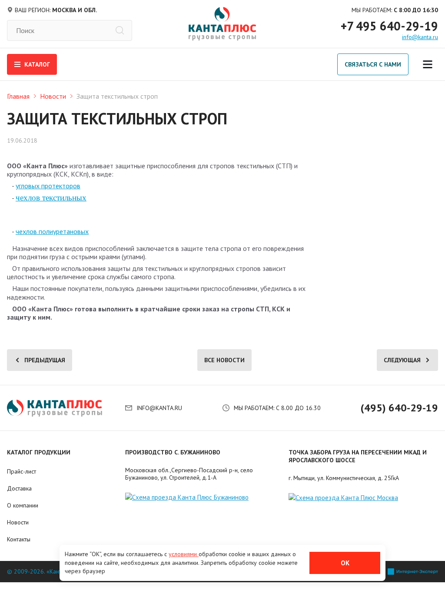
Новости (53, 96)
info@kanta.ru (420, 37)
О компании (22, 505)
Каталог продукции (38, 452)
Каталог (37, 64)
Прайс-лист (21, 471)
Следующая (402, 360)
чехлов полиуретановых (52, 231)
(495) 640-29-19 (399, 408)
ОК (345, 563)
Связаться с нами (373, 64)
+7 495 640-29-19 (389, 26)
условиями (184, 554)
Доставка (19, 488)
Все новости (224, 360)
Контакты (18, 539)
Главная (18, 96)
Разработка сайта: (360, 571)
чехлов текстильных (51, 197)
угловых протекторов (48, 185)
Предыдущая (44, 360)
